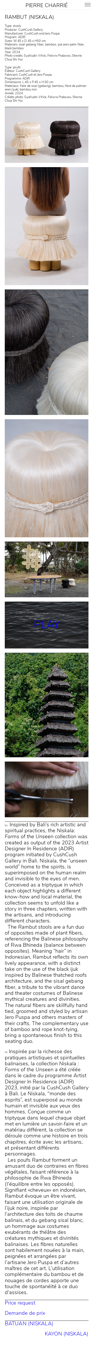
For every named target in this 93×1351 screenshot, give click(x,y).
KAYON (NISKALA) (66, 1333)
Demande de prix (25, 1313)
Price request (20, 1302)
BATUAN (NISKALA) (29, 1323)
